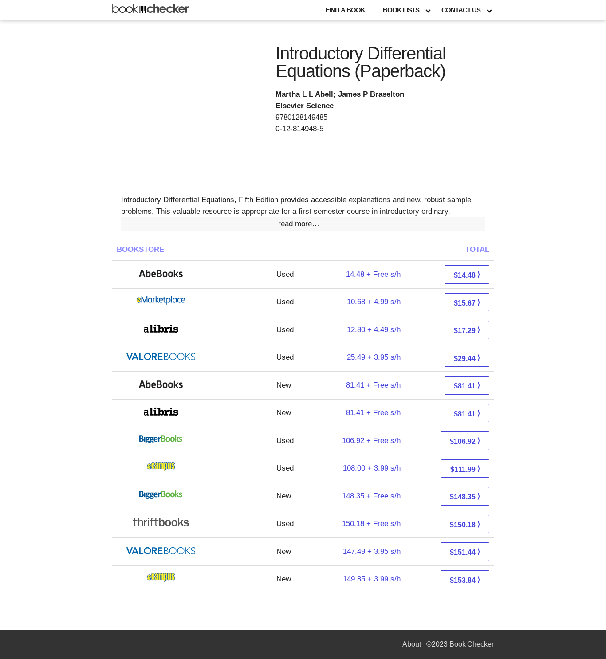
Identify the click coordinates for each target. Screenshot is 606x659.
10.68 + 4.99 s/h (374, 302)
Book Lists (401, 10)
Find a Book (345, 10)
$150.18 (465, 524)
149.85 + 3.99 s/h (372, 579)
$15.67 (467, 302)
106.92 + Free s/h (371, 440)
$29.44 (467, 358)
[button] (303, 224)
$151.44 (465, 552)
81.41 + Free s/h (373, 385)
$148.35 (465, 496)
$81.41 (467, 385)
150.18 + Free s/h (371, 523)
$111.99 (465, 469)
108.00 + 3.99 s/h (372, 468)
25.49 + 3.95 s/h (374, 357)
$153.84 (465, 580)
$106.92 (465, 441)
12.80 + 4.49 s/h (374, 330)
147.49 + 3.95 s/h (372, 551)
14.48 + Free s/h (373, 274)
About (411, 644)
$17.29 (467, 330)
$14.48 (467, 275)
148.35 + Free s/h (371, 496)
